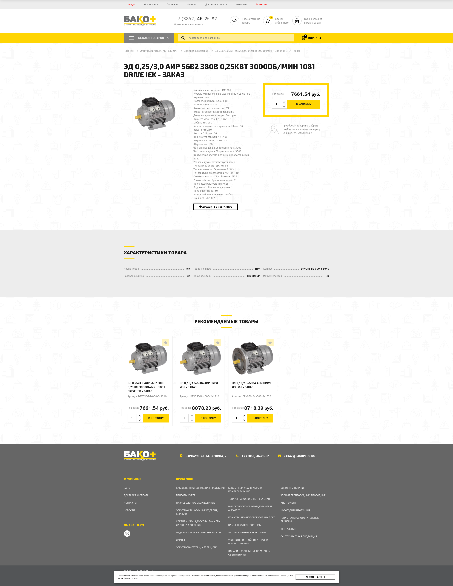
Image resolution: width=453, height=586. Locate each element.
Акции (131, 4)
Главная (129, 50)
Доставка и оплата (216, 4)
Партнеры (172, 4)
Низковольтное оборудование (195, 502)
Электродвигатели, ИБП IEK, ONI (158, 50)
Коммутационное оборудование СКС (251, 517)
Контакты (241, 4)
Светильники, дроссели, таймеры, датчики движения (198, 523)
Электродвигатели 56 (196, 50)
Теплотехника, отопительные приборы (299, 519)
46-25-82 (195, 18)
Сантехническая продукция (298, 536)
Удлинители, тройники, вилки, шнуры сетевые (248, 541)
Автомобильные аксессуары (247, 532)
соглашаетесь (225, 575)
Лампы (180, 540)
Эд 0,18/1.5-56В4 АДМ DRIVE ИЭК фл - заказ (251, 385)
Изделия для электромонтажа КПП (198, 532)
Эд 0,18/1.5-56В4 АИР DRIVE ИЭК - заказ (199, 385)
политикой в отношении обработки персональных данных (164, 575)
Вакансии (261, 4)
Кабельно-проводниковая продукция (200, 487)
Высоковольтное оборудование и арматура (250, 508)
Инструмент (288, 502)
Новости (191, 4)
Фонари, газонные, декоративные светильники (250, 552)
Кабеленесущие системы (244, 525)
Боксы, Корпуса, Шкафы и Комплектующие (245, 489)
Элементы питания (292, 487)
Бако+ (128, 487)
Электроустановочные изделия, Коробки (197, 512)
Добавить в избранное (217, 206)
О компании (151, 4)
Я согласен (315, 577)
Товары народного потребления (249, 498)
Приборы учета (185, 495)
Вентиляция (288, 529)
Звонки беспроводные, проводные (303, 495)
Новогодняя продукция (295, 510)
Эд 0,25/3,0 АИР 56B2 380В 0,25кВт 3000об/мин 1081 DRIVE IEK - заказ (146, 387)
